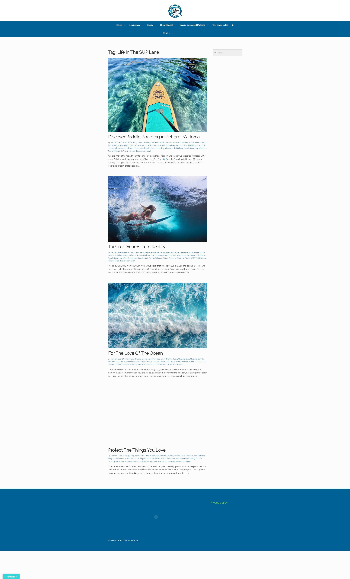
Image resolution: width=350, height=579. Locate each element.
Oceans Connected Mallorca (192, 25)
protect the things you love (150, 461)
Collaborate (161, 456)
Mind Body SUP (194, 145)
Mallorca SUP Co (160, 145)
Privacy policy (219, 502)
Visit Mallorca (113, 261)
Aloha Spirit (161, 142)
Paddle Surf (143, 258)
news (140, 142)
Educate (192, 142)
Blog (135, 142)
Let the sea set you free (186, 252)
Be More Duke (146, 252)
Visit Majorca (130, 151)
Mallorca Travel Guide (137, 362)
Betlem (169, 142)
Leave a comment (143, 151)
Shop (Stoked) (166, 25)
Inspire (120, 145)
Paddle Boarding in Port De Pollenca (123, 258)
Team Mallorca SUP (116, 151)
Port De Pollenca (155, 258)
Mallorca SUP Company (153, 255)
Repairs (150, 25)
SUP (193, 258)
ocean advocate (127, 148)
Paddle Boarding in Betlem (195, 148)
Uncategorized (149, 142)
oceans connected (168, 459)
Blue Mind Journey (180, 142)
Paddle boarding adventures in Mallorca (167, 148)
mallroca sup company (177, 145)
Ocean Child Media (142, 148)
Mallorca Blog (147, 145)
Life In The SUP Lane (132, 145)
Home (119, 25)
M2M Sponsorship (220, 25)
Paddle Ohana (182, 362)
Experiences (134, 25)
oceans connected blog (185, 459)
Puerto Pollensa (169, 258)
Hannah (114, 142)
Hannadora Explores (168, 252)
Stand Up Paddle (183, 258)
